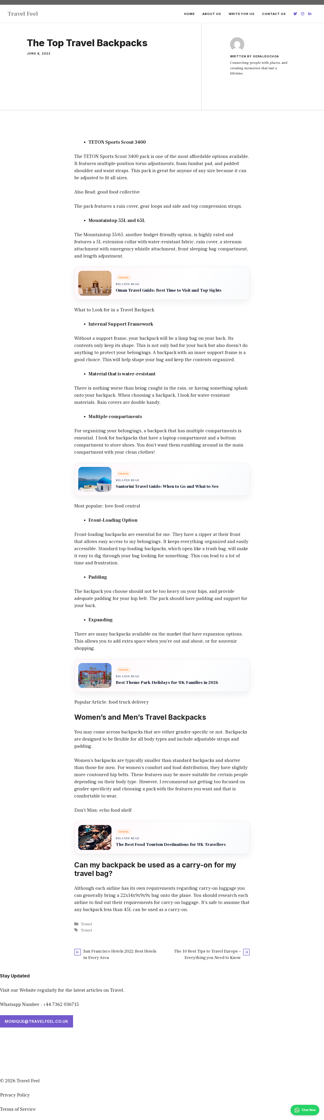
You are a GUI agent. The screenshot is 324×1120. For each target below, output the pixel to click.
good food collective (118, 192)
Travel (86, 924)
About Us (211, 14)
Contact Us (274, 14)
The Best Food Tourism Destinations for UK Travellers (171, 844)
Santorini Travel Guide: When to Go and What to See (167, 486)
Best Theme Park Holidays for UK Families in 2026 (167, 682)
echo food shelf (115, 810)
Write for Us (242, 14)
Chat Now (309, 1110)
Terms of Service (18, 1109)
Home (189, 14)
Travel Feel (23, 14)
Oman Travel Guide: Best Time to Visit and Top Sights (169, 290)
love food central (122, 506)
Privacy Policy (15, 1095)
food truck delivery (129, 702)
